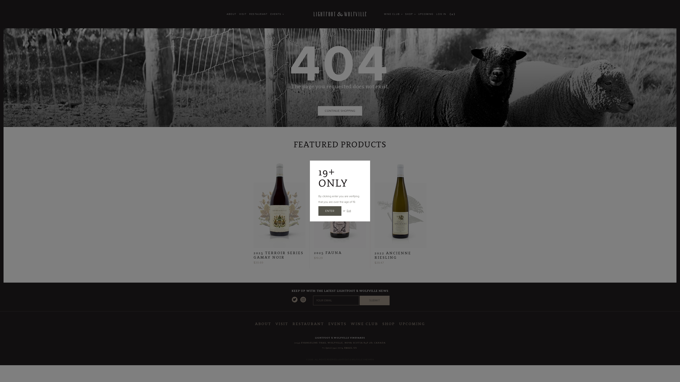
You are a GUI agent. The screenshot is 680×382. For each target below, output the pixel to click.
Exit (349, 211)
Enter (330, 211)
